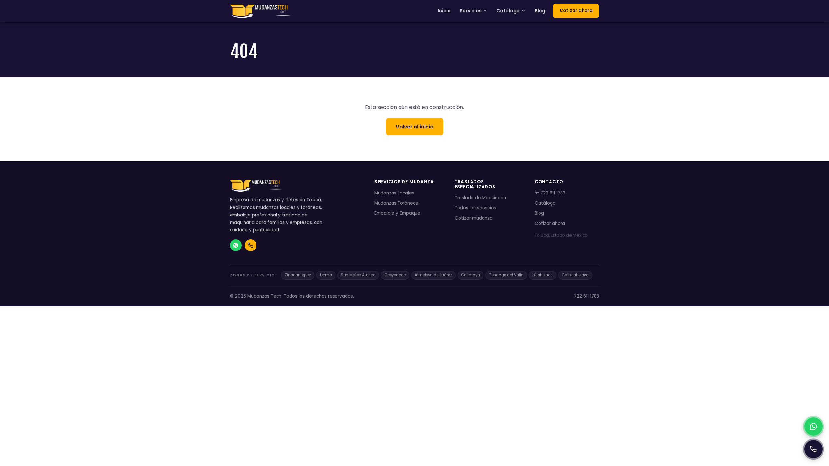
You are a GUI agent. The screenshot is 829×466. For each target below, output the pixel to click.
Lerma (326, 275)
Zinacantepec (298, 275)
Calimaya (470, 275)
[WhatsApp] (813, 426)
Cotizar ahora (576, 10)
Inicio (444, 10)
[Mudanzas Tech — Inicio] (261, 11)
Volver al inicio (415, 126)
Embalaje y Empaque (397, 213)
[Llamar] (813, 449)
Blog (540, 10)
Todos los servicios (475, 208)
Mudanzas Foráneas (396, 203)
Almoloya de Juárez (433, 275)
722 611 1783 (552, 193)
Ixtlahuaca (542, 275)
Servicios (471, 10)
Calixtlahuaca (575, 275)
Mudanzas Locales (394, 193)
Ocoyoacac (395, 275)
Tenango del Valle (506, 275)
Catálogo (508, 10)
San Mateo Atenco (358, 275)
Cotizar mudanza (474, 218)
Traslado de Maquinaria (480, 198)
